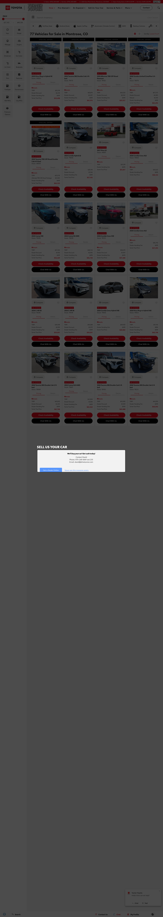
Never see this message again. (77, 470)
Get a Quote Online (51, 470)
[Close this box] (125, 450)
